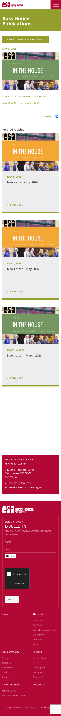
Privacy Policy (30, 707)
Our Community (10, 651)
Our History (38, 634)
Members (6, 662)
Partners (6, 677)
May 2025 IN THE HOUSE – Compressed (24, 96)
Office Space (39, 667)
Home (5, 614)
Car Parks (37, 672)
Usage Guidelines (13, 707)
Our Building (38, 625)
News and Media (11, 684)
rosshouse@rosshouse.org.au (25, 487)
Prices (36, 662)
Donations (38, 639)
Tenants (6, 658)
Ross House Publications (14, 695)
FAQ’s (35, 644)
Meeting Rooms (40, 658)
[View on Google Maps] (30, 437)
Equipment (38, 677)
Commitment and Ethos (44, 629)
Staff (4, 672)
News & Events (9, 690)
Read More (16, 204)
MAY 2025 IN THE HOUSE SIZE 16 (21, 102)
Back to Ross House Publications (27, 39)
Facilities (37, 651)
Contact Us (39, 684)
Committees (8, 667)
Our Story (37, 620)
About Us (38, 614)
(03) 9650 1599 (22, 483)
